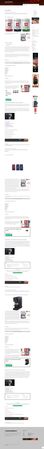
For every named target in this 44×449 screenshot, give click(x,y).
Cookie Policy (29, 435)
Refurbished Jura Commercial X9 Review (9, 131)
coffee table (26, 144)
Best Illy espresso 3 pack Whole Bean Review (16, 13)
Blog (25, 2)
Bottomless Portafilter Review (8, 137)
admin (10, 12)
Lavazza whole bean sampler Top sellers (18, 242)
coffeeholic (9, 145)
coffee (16, 144)
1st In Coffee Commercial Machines (9, 125)
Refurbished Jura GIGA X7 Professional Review (10, 134)
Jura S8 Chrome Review (7, 411)
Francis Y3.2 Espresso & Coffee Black (19, 373)
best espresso (7, 144)
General (33, 46)
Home (23, 2)
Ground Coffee (6, 206)
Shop (28, 2)
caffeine (12, 144)
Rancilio (6, 73)
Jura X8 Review (6, 409)
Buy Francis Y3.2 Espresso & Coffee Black (17, 331)
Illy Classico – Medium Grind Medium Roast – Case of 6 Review (11, 278)
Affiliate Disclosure (30, 434)
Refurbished (6, 72)
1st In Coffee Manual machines (8, 390)
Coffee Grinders (6, 69)
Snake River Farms (34, 49)
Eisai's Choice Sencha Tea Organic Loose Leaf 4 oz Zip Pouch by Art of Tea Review (14, 414)
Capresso (6, 74)
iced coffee (11, 145)
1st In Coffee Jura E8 (7, 122)
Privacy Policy (6, 445)
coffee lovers (23, 144)
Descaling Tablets (7, 67)
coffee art (18, 144)
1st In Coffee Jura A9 (7, 258)
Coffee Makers (6, 68)
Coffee (7, 286)
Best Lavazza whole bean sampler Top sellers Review (16, 150)
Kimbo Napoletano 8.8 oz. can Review (9, 412)
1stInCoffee (26, 271)
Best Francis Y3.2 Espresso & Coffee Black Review (17, 291)
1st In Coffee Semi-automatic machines (9, 126)
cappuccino (14, 144)
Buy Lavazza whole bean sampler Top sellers (17, 198)
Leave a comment (13, 12)
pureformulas (33, 48)
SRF (32, 50)
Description (7, 45)
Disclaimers (20, 4)
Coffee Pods (6, 207)
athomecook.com (14, 88)
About (30, 2)
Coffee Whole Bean (7, 70)
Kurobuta (33, 47)
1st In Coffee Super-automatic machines (9, 123)
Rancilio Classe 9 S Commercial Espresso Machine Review (11, 129)
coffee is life (20, 144)
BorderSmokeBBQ (9, 2)
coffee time (28, 144)
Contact (33, 2)
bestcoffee (10, 144)
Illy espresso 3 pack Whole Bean (17, 105)
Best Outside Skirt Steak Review (35, 36)
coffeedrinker (6, 145)
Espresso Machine (8, 422)
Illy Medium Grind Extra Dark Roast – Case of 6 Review (11, 276)
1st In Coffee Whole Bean (9, 44)
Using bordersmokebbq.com (31, 433)
